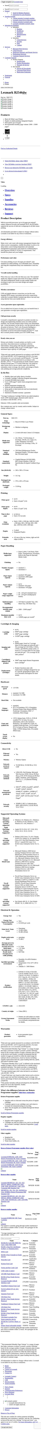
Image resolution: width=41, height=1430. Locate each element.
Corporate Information (12, 1408)
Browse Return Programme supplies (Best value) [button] (17, 1148)
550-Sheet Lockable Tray (9, 1317)
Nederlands (8, 75)
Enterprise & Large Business (22, 15)
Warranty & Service (23, 65)
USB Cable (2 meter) (7, 1271)
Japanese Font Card (7, 1294)
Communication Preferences (13, 1390)
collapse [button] (3, 1170)
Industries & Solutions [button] (12, 25)
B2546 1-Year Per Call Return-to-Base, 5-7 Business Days (11, 1247)
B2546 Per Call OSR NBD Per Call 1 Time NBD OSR (11, 1244)
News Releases (9, 1392)
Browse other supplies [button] (8, 1174)
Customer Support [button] (10, 58)
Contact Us (8, 1373)
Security (19, 41)
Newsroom (8, 1371)
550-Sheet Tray (6, 1297)
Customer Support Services (21, 56)
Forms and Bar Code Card (9, 1268)
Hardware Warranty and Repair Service (25, 52)
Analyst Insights (10, 1383)
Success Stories (9, 1382)
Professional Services (19, 54)
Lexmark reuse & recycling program (24, 20)
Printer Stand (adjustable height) (11, 1325)
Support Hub (21, 61)
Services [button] (7, 47)
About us (8, 1367)
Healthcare (20, 31)
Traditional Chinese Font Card (10, 1304)
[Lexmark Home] (17, 2)
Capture (19, 45)
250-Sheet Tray (6, 1307)
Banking (19, 29)
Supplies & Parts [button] (10, 16)
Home (7, 82)
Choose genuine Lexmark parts (22, 22)
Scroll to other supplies (8, 1144)
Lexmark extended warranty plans (23, 24)
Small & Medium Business (21, 13)
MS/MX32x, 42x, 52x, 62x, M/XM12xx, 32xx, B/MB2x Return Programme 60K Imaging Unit (14, 1192)
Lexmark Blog (9, 1394)
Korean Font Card (7, 1264)
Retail (18, 36)
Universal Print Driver (24, 70)
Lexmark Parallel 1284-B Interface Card (9, 1282)
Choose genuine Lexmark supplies (23, 18)
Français (7, 77)
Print (18, 43)
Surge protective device (8, 1319)
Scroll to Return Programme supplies (12, 1113)
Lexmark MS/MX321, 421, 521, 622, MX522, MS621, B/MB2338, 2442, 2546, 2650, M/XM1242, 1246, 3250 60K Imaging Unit (14, 1198)
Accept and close (7, 1427)
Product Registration (23, 63)
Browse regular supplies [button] (9, 1209)
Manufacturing (21, 34)
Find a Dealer (9, 1387)
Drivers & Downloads (24, 68)
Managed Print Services (20, 49)
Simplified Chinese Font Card (10, 1286)
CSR (6, 1380)
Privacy (7, 1410)
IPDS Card (4, 1252)
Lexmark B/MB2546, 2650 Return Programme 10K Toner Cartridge (12, 1165)
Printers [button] (7, 11)
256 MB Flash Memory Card (10, 1274)
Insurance (20, 32)
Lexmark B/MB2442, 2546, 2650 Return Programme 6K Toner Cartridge (13, 1157)
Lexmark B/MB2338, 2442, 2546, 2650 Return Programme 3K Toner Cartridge (13, 1161)
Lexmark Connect (10, 1376)
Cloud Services (21, 40)
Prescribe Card (5, 1260)
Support (7, 1389)
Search (7, 5)
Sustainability (9, 1378)
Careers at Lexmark (11, 1369)
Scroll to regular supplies (8, 1129)
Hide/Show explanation (27, 1092)
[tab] (22, 190)
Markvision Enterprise (24, 72)
